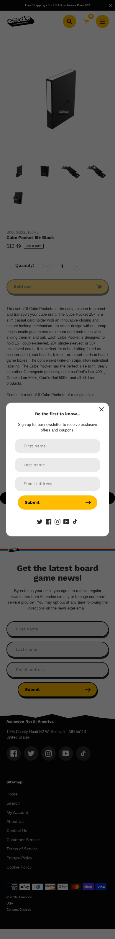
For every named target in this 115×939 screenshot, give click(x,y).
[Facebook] (49, 521)
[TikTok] (75, 521)
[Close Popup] (101, 409)
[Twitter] (40, 521)
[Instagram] (57, 521)
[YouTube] (66, 521)
